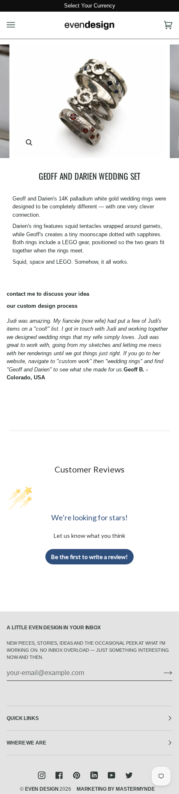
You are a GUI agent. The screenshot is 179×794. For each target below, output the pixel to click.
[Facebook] (59, 775)
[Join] (161, 673)
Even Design (42, 789)
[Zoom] (29, 142)
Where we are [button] (26, 743)
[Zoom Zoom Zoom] (89, 101)
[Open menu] (19, 25)
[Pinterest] (76, 775)
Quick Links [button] (23, 718)
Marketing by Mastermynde (116, 789)
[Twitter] (129, 775)
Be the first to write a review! (89, 556)
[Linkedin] (94, 775)
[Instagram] (41, 775)
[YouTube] (111, 775)
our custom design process (42, 306)
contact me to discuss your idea (48, 294)
